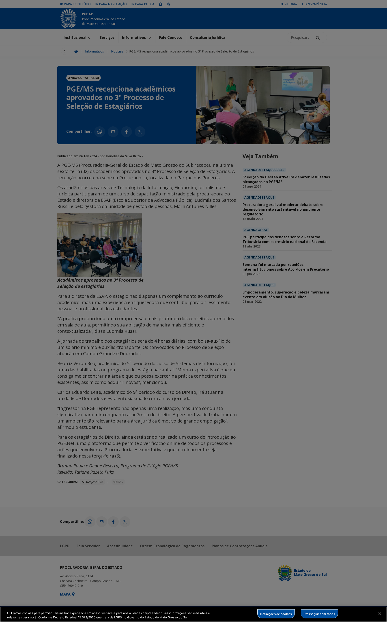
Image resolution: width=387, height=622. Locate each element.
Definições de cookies (276, 613)
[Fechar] (380, 614)
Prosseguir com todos (319, 613)
